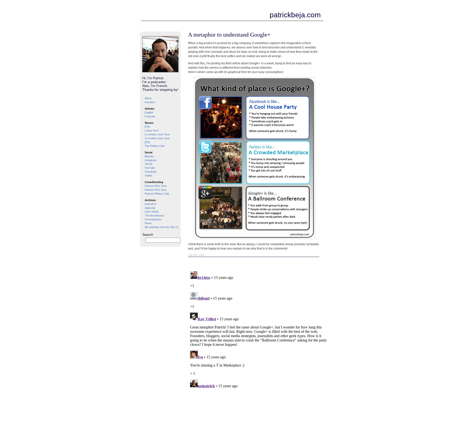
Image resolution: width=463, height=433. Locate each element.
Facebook (151, 171)
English (149, 112)
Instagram (151, 160)
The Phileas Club (154, 145)
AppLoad (150, 207)
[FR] (147, 126)
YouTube (150, 167)
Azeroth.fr (150, 204)
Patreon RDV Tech (156, 185)
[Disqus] (259, 329)
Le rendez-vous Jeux (157, 138)
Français (150, 116)
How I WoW (151, 211)
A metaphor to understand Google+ (229, 35)
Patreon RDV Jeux (156, 189)
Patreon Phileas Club (157, 193)
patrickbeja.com (295, 15)
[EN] (147, 142)
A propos (150, 102)
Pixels (148, 223)
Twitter (148, 175)
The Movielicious (154, 215)
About (148, 98)
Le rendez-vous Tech (157, 134)
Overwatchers (153, 219)
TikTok (149, 164)
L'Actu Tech (151, 130)
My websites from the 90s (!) (161, 227)
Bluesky (149, 156)
